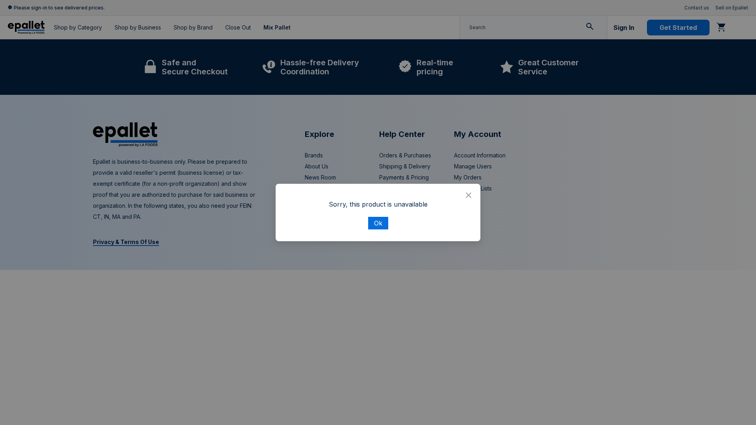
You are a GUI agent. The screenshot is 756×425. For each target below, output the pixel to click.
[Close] (468, 195)
